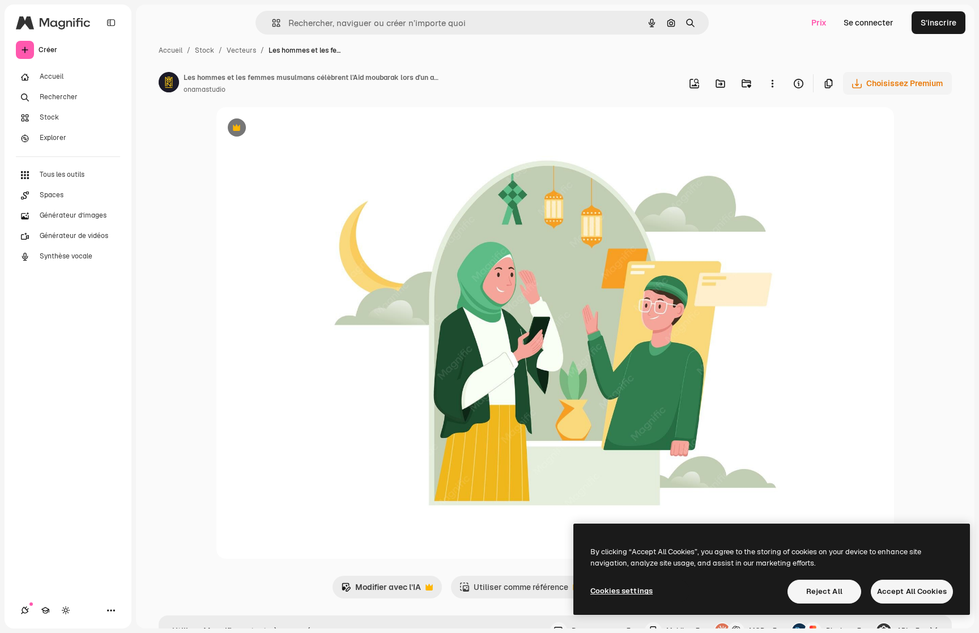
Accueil (170, 50)
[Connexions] (25, 610)
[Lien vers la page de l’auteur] (169, 84)
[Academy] (45, 610)
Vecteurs (241, 50)
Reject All (824, 591)
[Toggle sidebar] (111, 23)
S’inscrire (938, 23)
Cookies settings (621, 591)
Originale (291, 129)
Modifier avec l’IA (381, 590)
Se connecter (868, 23)
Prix (819, 23)
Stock (204, 50)
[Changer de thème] (66, 610)
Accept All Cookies (912, 591)
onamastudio (204, 89)
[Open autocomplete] (271, 23)
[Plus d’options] (772, 83)
